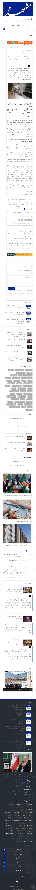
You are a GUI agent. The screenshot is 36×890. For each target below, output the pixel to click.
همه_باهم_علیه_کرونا (16, 212)
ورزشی (30, 407)
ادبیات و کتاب (21, 373)
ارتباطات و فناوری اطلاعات (26, 375)
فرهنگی (30, 399)
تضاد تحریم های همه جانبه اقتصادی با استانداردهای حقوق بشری (16, 706)
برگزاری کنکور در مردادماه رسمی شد (17, 418)
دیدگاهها (18, 329)
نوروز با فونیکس (27, 789)
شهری (30, 396)
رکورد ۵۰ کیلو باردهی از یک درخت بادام (22, 792)
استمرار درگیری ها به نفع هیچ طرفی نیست (17, 422)
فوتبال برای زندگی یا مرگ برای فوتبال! (16, 339)
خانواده (8, 386)
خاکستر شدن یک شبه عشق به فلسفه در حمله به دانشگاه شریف (17, 427)
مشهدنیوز (24, 129)
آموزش (11, 370)
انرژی (30, 380)
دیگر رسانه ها (22, 388)
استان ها (14, 375)
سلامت (23, 391)
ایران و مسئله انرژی (20, 740)
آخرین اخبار (29, 370)
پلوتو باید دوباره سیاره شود (24, 231)
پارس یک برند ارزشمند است (17, 461)
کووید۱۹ (23, 212)
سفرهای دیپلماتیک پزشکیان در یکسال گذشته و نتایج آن (18, 248)
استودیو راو (15, 889)
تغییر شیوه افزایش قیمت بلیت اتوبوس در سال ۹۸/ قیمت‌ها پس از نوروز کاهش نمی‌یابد (15, 360)
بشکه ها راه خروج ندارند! (19, 733)
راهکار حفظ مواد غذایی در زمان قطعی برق (15, 442)
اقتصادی (8, 378)
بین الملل (17, 380)
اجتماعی (26, 50)
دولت (30, 388)
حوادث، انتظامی (17, 386)
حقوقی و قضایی (28, 386)
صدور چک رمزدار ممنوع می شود (24, 521)
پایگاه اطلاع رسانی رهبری (30, 876)
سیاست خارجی (14, 391)
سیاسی (19, 394)
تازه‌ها (23, 329)
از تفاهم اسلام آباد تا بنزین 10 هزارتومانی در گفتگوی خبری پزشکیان (19, 235)
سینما (13, 394)
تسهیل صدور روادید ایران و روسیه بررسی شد (14, 312)
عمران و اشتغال (12, 396)
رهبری (30, 391)
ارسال (8, 47)
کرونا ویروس (29, 212)
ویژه (24, 407)
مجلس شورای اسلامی (5, 876)
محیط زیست (29, 404)
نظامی (20, 404)
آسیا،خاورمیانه (20, 370)
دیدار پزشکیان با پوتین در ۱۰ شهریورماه (22, 238)
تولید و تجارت (28, 383)
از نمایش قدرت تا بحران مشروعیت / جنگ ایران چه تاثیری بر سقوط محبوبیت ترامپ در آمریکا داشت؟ (19, 244)
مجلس (10, 402)
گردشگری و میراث (15, 407)
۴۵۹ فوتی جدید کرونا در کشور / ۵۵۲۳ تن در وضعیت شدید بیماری (19, 60)
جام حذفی (11, 383)
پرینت (15, 47)
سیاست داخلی (28, 394)
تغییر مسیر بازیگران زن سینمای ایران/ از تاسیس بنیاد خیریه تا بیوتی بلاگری (14, 591)
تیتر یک (22, 50)
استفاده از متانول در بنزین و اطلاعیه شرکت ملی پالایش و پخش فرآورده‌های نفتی (15, 727)
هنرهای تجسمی (11, 404)
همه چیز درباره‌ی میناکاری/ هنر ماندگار (22, 795)
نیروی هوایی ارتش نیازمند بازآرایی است (22, 241)
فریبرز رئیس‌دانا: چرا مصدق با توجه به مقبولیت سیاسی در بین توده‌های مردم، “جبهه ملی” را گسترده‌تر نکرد (15, 334)
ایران (24, 380)
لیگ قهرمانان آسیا (20, 402)
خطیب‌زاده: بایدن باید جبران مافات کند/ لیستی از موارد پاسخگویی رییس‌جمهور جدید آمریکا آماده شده (18, 204)
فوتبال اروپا (15, 399)
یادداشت (30, 410)
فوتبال (23, 399)
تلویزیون (9, 380)
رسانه (14, 388)
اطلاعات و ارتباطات (27, 378)
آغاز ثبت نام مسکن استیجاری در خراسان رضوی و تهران (18, 545)
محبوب (28, 329)
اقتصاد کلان (16, 378)
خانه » (29, 50)
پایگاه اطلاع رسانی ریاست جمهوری (17, 876)
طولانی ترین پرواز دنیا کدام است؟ (18, 465)
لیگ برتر (30, 402)
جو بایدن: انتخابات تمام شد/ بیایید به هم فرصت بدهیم (21, 200)
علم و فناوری (22, 396)
